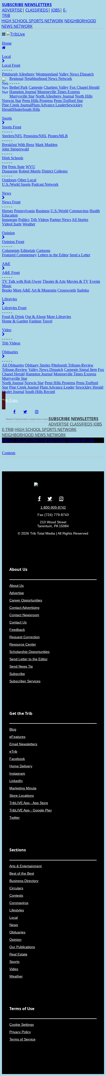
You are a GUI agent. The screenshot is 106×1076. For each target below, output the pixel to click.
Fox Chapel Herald (84, 87)
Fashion (35, 321)
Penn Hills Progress (37, 100)
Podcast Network (45, 184)
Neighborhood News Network (48, 78)
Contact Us (18, 622)
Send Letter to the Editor (28, 659)
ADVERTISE (12, 10)
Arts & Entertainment (25, 866)
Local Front (11, 65)
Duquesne (10, 171)
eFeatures (17, 737)
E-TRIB (8, 429)
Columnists (10, 250)
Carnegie (36, 87)
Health (94, 211)
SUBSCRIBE (59, 418)
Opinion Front (13, 242)
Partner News (60, 220)
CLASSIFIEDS (36, 10)
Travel (47, 321)
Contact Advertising (24, 608)
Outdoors (9, 180)
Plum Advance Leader (49, 105)
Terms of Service (22, 1039)
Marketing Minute (22, 788)
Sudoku (83, 290)
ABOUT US (11, 440)
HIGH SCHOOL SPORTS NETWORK (32, 21)
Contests (16, 895)
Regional (16, 78)
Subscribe (17, 674)
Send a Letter (80, 255)
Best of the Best (21, 873)
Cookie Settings (21, 1025)
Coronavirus (78, 211)
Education (10, 215)
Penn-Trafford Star (68, 100)
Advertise (16, 593)
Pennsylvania (24, 211)
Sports (14, 962)
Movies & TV (77, 281)
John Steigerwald (15, 149)
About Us (16, 585)
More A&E (22, 290)
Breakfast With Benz (18, 145)
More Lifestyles (59, 317)
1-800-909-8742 (53, 507)
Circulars (16, 888)
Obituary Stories (37, 365)
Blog (12, 729)
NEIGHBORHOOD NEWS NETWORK (34, 435)
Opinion (15, 940)
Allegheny (26, 74)
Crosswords (66, 290)
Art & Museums (43, 290)
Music (7, 286)
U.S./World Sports (16, 184)
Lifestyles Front (14, 308)
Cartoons (43, 250)
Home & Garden (15, 321)
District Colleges (55, 171)
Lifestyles (16, 910)
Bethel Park (18, 87)
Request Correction (24, 637)
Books (7, 290)
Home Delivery (20, 766)
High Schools (12, 158)
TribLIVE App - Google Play (30, 810)
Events (94, 281)
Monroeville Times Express (58, 92)
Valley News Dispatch (76, 74)
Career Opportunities (25, 600)
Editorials (27, 250)
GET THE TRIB (34, 440)
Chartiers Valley (56, 87)
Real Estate (18, 954)
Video (13, 969)
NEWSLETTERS (84, 418)
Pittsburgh (10, 74)
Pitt (4, 167)
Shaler (17, 109)
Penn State (16, 167)
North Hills (83, 96)
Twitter (14, 817)
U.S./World (59, 211)
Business (43, 211)
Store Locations (21, 795)
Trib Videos (40, 220)
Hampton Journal (22, 92)
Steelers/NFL (12, 136)
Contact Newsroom (24, 615)
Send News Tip (21, 666)
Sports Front (11, 127)
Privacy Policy (20, 1032)
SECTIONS (57, 440)
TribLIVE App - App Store (28, 803)
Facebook (17, 759)
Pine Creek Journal (17, 105)
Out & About (35, 317)
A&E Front (11, 272)
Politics (24, 220)
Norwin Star (11, 100)
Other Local (27, 180)
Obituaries (17, 932)
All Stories (80, 220)
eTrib (13, 751)
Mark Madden (46, 145)
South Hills (31, 109)
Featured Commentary (19, 255)
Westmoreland (47, 74)
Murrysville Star (22, 96)
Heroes (7, 211)
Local (13, 917)
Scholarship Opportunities (29, 652)
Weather (28, 224)
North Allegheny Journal (54, 96)
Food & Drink (13, 317)
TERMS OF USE (80, 440)
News (13, 925)
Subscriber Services (24, 681)
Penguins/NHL (35, 136)
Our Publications (22, 947)
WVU (30, 167)
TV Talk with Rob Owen (21, 281)
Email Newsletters (23, 744)
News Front (11, 202)
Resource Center (22, 644)
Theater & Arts (54, 281)
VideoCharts (11, 224)
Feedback (17, 630)
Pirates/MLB (58, 136)
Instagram (9, 220)
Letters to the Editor (53, 255)
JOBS (55, 10)
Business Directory (23, 881)
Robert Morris (30, 171)
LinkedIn (16, 781)
